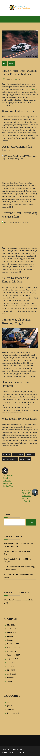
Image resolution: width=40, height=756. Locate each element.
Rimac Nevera (25, 459)
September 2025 (13, 655)
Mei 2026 (11, 625)
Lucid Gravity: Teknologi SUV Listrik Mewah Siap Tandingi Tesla (8, 480)
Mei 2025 (11, 670)
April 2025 (11, 674)
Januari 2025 (12, 681)
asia (4, 63)
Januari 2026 (12, 640)
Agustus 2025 (12, 659)
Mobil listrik (18, 454)
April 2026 (11, 629)
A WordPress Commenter (13, 600)
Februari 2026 (13, 636)
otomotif (30, 454)
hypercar (6, 454)
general (11, 63)
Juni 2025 (11, 666)
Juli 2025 (11, 663)
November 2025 (13, 647)
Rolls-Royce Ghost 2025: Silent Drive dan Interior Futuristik (26, 495)
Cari (7, 514)
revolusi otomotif (31, 89)
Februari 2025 (13, 678)
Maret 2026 (11, 632)
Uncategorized (13, 713)
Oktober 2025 (12, 651)
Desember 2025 (13, 644)
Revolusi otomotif (9, 459)
